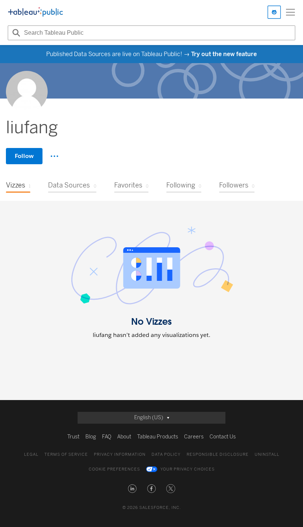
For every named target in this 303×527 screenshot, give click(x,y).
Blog (90, 437)
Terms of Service (66, 454)
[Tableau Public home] (35, 12)
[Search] (15, 33)
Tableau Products (157, 437)
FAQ (106, 437)
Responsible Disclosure (218, 454)
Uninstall (267, 454)
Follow (24, 156)
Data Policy (166, 454)
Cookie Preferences (114, 469)
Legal (31, 454)
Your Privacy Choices (187, 469)
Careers (194, 437)
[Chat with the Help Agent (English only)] (274, 12)
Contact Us (223, 437)
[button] (132, 489)
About (124, 437)
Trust (73, 437)
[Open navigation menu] (290, 12)
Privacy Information (120, 454)
